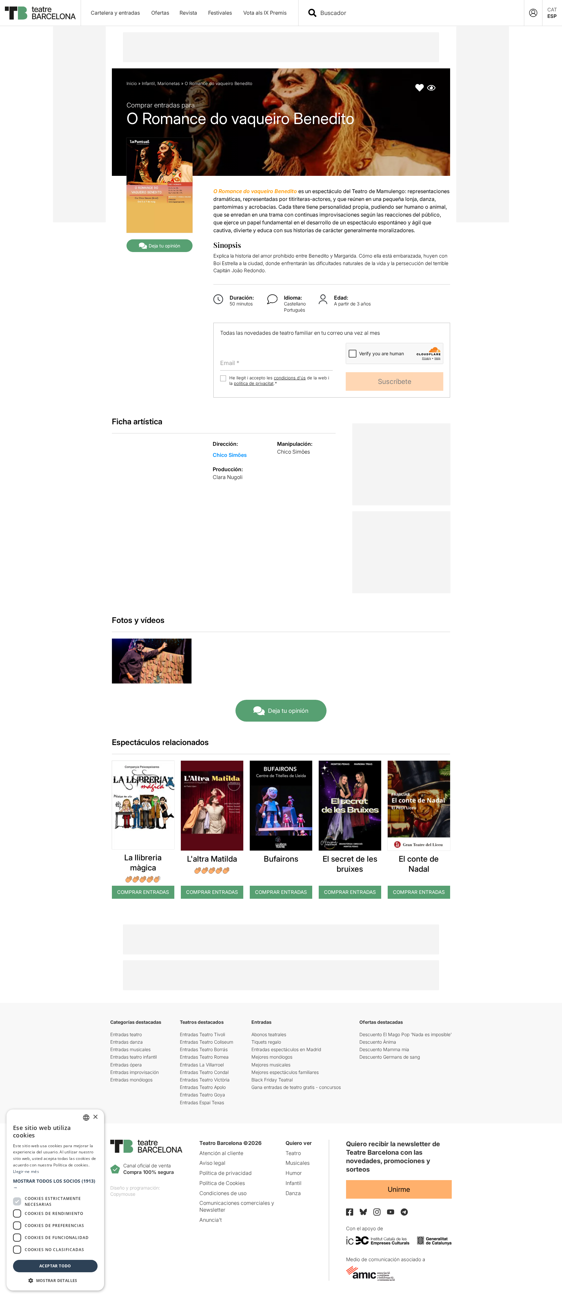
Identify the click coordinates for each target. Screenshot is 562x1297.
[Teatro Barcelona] (40, 13)
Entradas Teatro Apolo (203, 1087)
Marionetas (168, 83)
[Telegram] (404, 1212)
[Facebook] (349, 1212)
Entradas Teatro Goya (202, 1094)
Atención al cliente (221, 1153)
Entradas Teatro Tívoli (202, 1034)
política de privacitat (254, 383)
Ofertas (160, 12)
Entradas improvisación (134, 1072)
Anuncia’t (210, 1220)
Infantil (148, 83)
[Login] (533, 13)
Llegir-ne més (26, 1171)
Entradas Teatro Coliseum (206, 1042)
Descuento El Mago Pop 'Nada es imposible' (405, 1034)
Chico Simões (230, 455)
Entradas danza (126, 1042)
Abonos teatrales (268, 1034)
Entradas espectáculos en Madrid (286, 1049)
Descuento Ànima (377, 1042)
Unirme (399, 1189)
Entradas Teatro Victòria (205, 1079)
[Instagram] (377, 1212)
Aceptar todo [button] (55, 1266)
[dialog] (55, 1199)
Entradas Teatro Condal (204, 1072)
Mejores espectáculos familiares (285, 1072)
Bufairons (281, 859)
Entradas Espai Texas (202, 1102)
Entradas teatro (126, 1034)
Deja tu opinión (164, 245)
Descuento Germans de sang (389, 1057)
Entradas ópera (126, 1064)
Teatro (293, 1153)
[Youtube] (390, 1211)
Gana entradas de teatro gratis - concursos (296, 1087)
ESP (552, 16)
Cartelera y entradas (115, 12)
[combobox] (417, 13)
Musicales (298, 1163)
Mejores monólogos (271, 1057)
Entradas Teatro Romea (204, 1057)
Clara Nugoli (228, 477)
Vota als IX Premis (265, 12)
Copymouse (122, 1194)
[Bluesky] (363, 1212)
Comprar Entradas (143, 892)
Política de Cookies (222, 1183)
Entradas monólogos (131, 1079)
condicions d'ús (290, 377)
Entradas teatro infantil (133, 1057)
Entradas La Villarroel (202, 1064)
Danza (293, 1193)
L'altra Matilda (212, 859)
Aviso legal (212, 1163)
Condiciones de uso (223, 1193)
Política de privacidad (225, 1173)
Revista (188, 12)
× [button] (95, 1117)
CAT (552, 10)
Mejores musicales (270, 1064)
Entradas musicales (130, 1049)
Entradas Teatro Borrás (204, 1049)
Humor (294, 1173)
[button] (55, 1184)
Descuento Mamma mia (384, 1049)
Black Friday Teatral (272, 1079)
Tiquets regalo (266, 1042)
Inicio (132, 83)
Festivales (220, 12)
